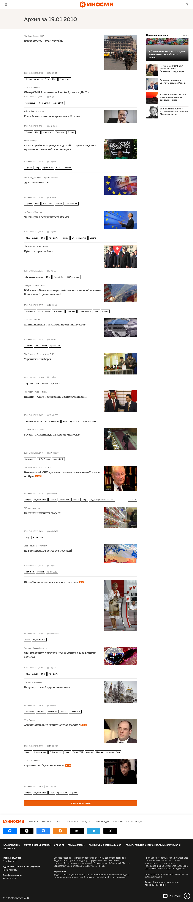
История (41, 712)
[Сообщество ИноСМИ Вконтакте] (43, 831)
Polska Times (29, 111)
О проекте (59, 845)
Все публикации (134, 822)
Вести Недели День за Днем (36, 178)
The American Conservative (36, 354)
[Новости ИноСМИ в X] (110, 831)
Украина (29, 383)
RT (25, 720)
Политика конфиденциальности (105, 845)
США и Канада (31, 238)
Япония (44, 392)
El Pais (27, 508)
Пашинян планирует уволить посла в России (173, 81)
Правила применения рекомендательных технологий (153, 845)
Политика (60, 132)
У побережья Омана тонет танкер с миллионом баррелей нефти (173, 97)
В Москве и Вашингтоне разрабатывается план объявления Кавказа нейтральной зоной (63, 292)
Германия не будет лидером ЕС (47, 765)
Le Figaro (28, 212)
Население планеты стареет (42, 512)
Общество (52, 712)
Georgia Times (30, 430)
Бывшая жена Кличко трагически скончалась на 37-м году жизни (174, 111)
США (42, 36)
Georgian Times (31, 285)
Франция (33, 141)
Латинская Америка (34, 277)
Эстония (54, 178)
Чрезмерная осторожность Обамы (46, 216)
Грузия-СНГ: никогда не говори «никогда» (52, 434)
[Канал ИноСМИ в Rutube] (77, 831)
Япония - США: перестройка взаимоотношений (55, 396)
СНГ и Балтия (44, 103)
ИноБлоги (117, 822)
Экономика (47, 822)
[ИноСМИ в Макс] (10, 831)
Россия (37, 88)
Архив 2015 (65, 79)
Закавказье (30, 103)
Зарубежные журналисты (37, 845)
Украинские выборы (37, 358)
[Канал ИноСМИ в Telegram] (93, 831)
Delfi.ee (27, 320)
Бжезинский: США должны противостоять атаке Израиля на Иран (62, 474)
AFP (25, 141)
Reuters (27, 648)
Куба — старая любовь (38, 251)
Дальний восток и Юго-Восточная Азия (42, 421)
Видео (28, 500)
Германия (38, 682)
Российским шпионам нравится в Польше (52, 116)
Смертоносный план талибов (43, 40)
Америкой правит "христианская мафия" (55, 724)
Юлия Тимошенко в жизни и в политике (54, 582)
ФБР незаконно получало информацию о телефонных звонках (60, 654)
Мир (54, 79)
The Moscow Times (32, 246)
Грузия (43, 285)
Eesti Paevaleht (30, 546)
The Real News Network (34, 467)
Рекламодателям (76, 845)
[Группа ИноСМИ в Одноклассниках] (60, 831)
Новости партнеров (167, 35)
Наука (59, 822)
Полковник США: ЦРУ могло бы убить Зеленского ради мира (172, 68)
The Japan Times (31, 392)
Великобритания (40, 648)
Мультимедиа (40, 500)
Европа (28, 132)
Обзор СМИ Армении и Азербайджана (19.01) (56, 92)
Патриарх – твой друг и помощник (47, 687)
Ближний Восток (63, 168)
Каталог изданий (11, 845)
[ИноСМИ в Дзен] (26, 831)
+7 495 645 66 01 (11, 878)
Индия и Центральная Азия (37, 79)
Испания (36, 508)
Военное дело (72, 822)
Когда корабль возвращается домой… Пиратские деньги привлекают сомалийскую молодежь (61, 147)
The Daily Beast (31, 36)
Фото (27, 640)
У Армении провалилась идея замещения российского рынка (167, 54)
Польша (41, 111)
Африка (28, 168)
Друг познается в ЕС (37, 182)
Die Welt (28, 682)
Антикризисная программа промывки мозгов (55, 324)
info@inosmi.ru (10, 870)
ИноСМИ (28, 88)
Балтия (59, 204)
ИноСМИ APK (9, 849)
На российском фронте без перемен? (48, 550)
